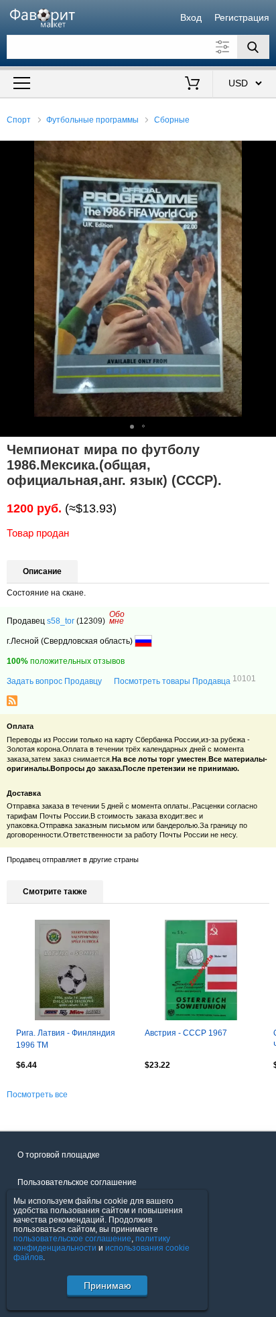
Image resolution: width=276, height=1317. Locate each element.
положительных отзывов (66, 661)
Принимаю (107, 1285)
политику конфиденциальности (91, 1243)
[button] (264, 152)
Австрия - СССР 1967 (186, 1033)
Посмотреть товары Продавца (185, 680)
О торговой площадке (58, 1155)
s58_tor (60, 621)
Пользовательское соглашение (77, 1182)
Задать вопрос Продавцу (54, 681)
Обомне (117, 617)
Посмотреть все (37, 1094)
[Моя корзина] (192, 84)
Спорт (19, 120)
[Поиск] (253, 47)
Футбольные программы (92, 120)
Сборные (172, 120)
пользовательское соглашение (72, 1238)
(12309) (90, 621)
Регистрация (241, 17)
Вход (191, 17)
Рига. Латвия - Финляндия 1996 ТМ (65, 1039)
